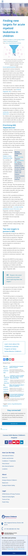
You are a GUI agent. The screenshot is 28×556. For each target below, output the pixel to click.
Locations (4, 469)
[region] (14, 546)
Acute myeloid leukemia (9, 67)
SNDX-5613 (6, 114)
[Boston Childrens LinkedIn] (21, 442)
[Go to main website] (9, 519)
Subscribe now (14, 423)
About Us (4, 477)
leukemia (19, 43)
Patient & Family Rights (8, 496)
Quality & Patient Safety (8, 485)
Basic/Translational (8, 41)
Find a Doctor (5, 463)
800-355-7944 (15, 529)
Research (15, 41)
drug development (13, 43)
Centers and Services (7, 458)
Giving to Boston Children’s (9, 480)
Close (14, 553)
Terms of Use (21, 549)
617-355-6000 (8, 529)
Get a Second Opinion (8, 466)
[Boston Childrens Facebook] (6, 442)
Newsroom (5, 483)
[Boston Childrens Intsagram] (10, 442)
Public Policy (5, 502)
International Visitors (8, 455)
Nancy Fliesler (21, 39)
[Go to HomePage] (14, 2)
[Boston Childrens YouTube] (14, 442)
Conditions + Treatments (9, 461)
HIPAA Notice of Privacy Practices (11, 494)
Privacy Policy (10, 549)
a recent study (19, 157)
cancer (6, 43)
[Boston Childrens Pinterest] (18, 442)
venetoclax (6, 112)
